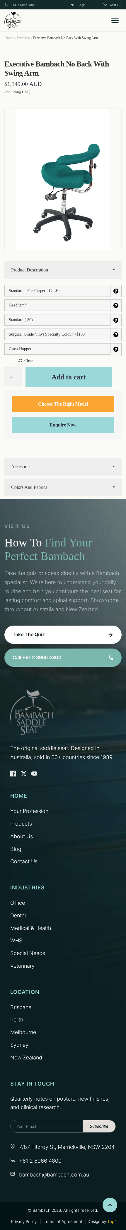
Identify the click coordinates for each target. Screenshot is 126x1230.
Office (17, 903)
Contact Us (24, 861)
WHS (16, 940)
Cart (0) (116, 4)
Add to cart (69, 377)
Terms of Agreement (63, 1221)
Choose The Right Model (63, 403)
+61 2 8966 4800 (23, 4)
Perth (16, 1019)
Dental (18, 915)
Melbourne (23, 1032)
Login (82, 4)
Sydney (19, 1045)
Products (23, 38)
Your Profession (29, 811)
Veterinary (22, 966)
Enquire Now (63, 424)
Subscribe (99, 1126)
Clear (28, 361)
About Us (21, 836)
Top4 (112, 1221)
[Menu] (115, 20)
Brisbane (20, 1007)
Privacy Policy (24, 1221)
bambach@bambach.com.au (54, 1174)
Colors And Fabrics (29, 487)
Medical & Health (30, 928)
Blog (15, 849)
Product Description (29, 269)
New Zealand (26, 1057)
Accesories (21, 466)
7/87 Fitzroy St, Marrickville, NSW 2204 (67, 1147)
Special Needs (27, 953)
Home (8, 38)
